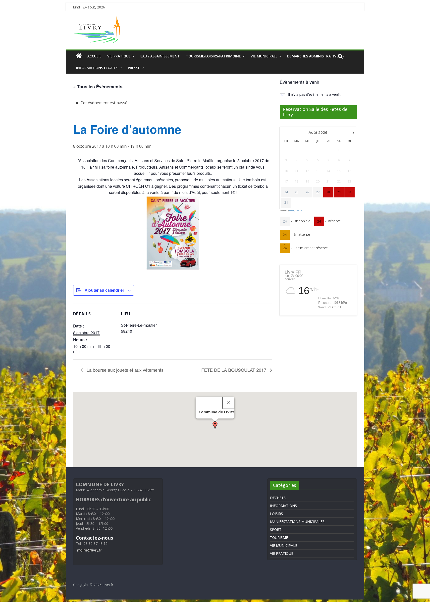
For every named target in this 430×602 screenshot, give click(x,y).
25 (296, 192)
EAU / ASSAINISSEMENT (160, 56)
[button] (215, 425)
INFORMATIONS (283, 505)
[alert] (318, 94)
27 (318, 192)
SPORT (275, 529)
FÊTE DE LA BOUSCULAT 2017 (234, 370)
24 (286, 192)
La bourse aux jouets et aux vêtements (124, 370)
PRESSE (134, 67)
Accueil (94, 56)
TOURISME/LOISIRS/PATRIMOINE (213, 56)
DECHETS (278, 497)
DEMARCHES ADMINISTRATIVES (313, 56)
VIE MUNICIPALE (264, 56)
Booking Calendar (295, 210)
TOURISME (279, 537)
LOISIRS (276, 513)
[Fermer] (228, 403)
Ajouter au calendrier (104, 290)
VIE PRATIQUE (119, 56)
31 (286, 203)
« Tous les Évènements (97, 86)
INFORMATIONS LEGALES (97, 67)
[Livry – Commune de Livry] (98, 19)
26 (307, 192)
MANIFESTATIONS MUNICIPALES (297, 521)
